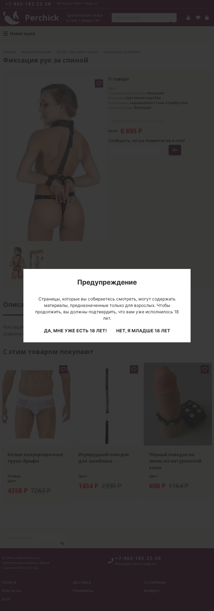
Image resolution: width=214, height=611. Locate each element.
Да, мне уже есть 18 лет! (75, 330)
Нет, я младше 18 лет (143, 330)
